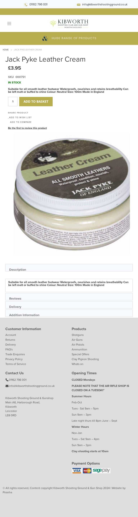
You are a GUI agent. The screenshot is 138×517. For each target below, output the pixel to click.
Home (6, 50)
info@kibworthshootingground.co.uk (104, 4)
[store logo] (69, 23)
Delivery (15, 306)
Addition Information (24, 315)
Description (17, 269)
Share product (18, 113)
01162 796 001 (38, 4)
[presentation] (69, 267)
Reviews (15, 298)
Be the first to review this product (27, 128)
